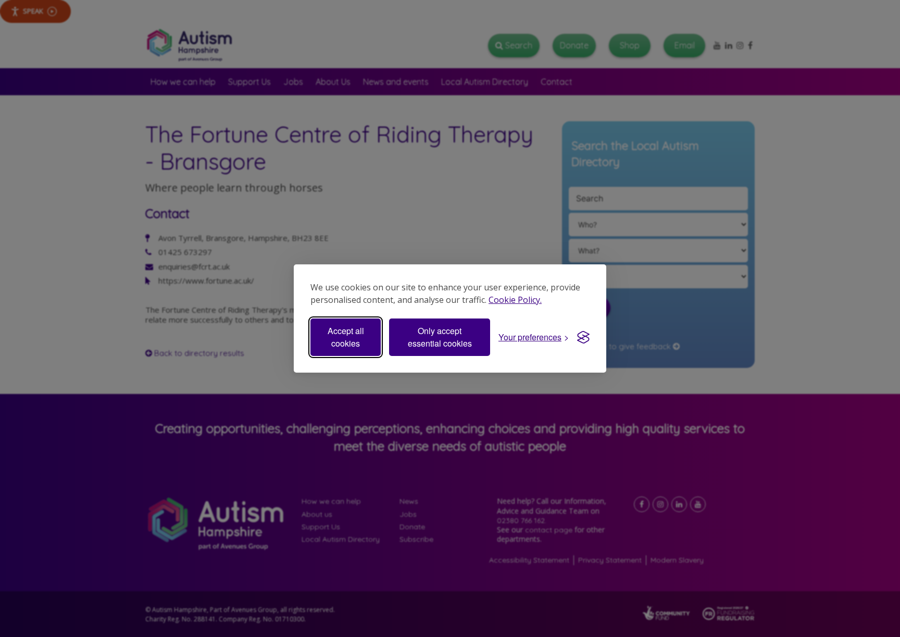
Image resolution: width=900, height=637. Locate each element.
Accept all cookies (346, 337)
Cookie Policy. (515, 299)
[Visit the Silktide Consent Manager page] (583, 337)
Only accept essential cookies (440, 337)
